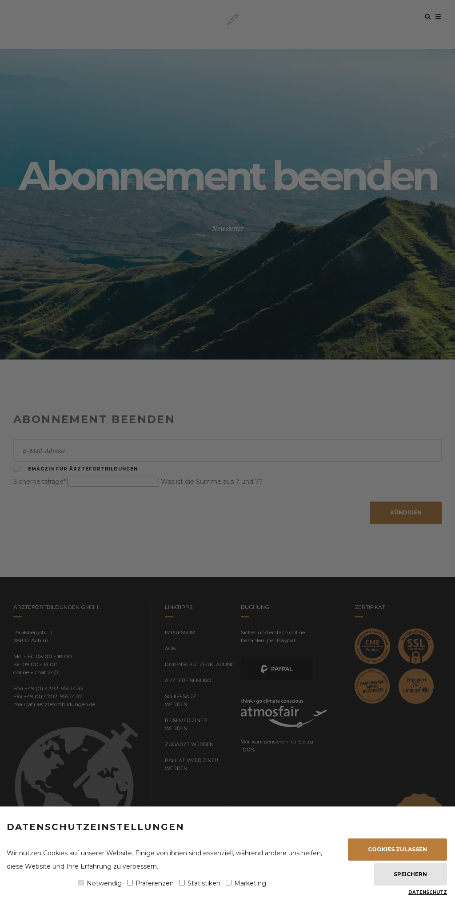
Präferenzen (155, 883)
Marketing (250, 883)
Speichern (410, 874)
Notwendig (104, 883)
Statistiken (204, 883)
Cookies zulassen (397, 849)
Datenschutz (427, 892)
